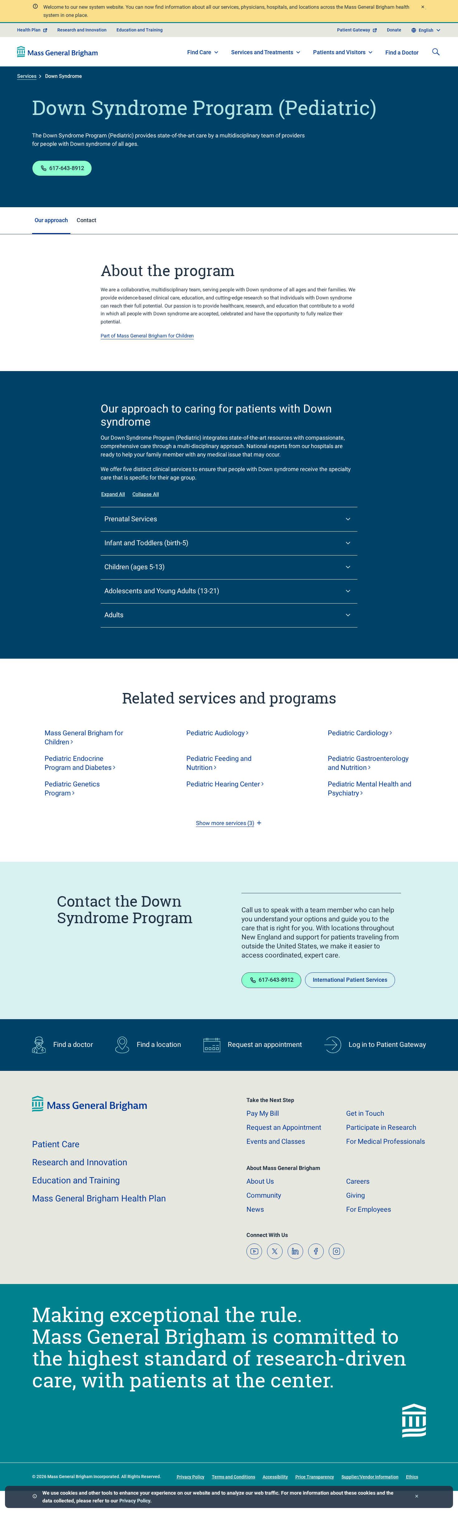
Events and (275, 1141)
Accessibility (275, 1476)
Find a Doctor (401, 52)
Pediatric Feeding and (218, 763)
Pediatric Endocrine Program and (78, 763)
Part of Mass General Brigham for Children (147, 336)
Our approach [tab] (51, 220)
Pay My (262, 1113)
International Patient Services (350, 979)
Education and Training (140, 29)
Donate (394, 29)
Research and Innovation (82, 29)
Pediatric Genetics (72, 788)
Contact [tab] (86, 220)
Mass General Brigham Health (99, 1198)
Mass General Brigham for (84, 737)
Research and (79, 1162)
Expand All (113, 494)
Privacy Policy (134, 1501)
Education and (76, 1180)
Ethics (412, 1476)
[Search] (436, 52)
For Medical (385, 1141)
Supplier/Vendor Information (369, 1476)
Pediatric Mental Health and (369, 788)
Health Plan (29, 29)
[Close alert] (422, 7)
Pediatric (215, 733)
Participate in (381, 1127)
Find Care (199, 52)
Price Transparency (314, 1476)
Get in (365, 1113)
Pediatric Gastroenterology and (368, 763)
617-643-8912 (66, 168)
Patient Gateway (353, 29)
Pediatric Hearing (223, 784)
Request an (283, 1127)
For (368, 1209)
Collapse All (145, 494)
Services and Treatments (262, 52)
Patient (55, 1144)
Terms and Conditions (233, 1476)
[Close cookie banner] (417, 1497)
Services (26, 76)
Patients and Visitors (339, 52)
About (260, 1181)
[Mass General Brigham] (57, 51)
